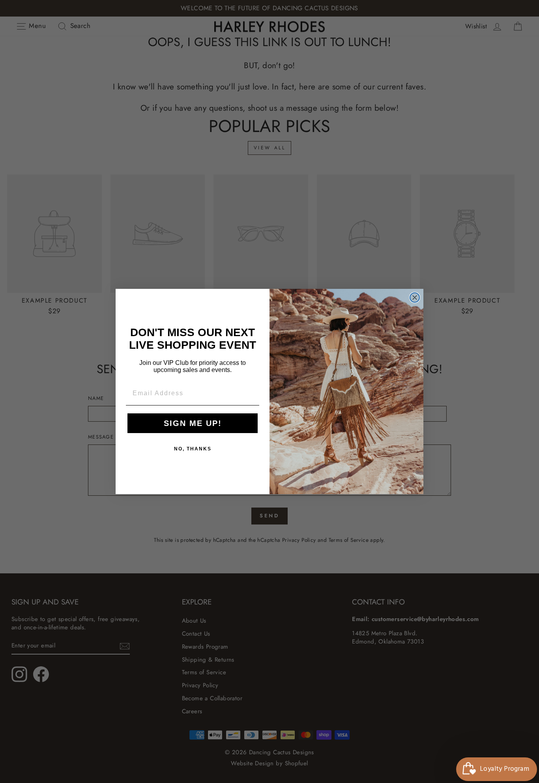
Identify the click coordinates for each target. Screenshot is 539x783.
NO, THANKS (192, 449)
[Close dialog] (414, 297)
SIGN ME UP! (193, 423)
